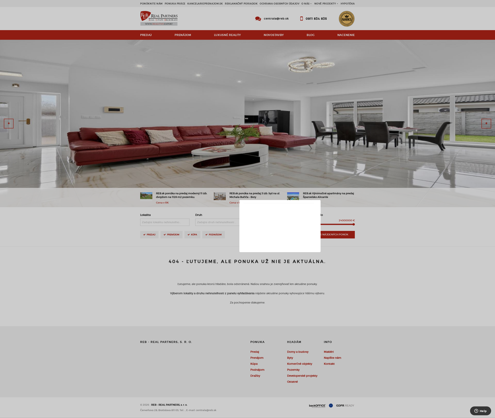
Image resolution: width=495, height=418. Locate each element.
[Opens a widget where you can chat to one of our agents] (480, 411)
